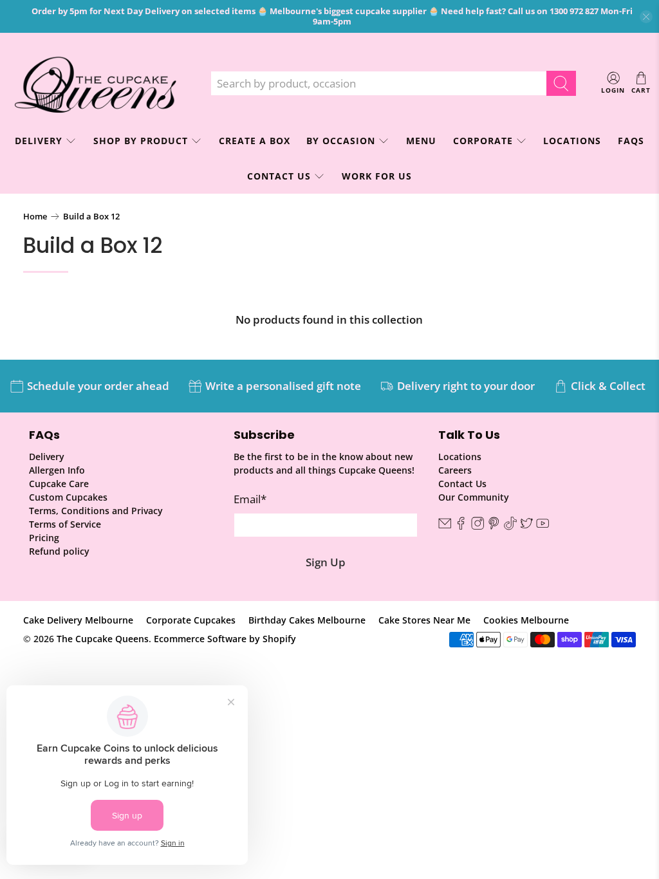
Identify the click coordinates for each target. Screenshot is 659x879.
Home (35, 216)
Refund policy (59, 551)
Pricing (44, 538)
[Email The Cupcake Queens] (444, 527)
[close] (646, 16)
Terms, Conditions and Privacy (96, 510)
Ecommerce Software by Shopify (225, 639)
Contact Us (279, 176)
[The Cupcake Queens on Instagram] (477, 527)
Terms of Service (65, 524)
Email (250, 499)
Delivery (46, 456)
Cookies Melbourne (526, 620)
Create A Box (254, 140)
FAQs (631, 140)
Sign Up (326, 562)
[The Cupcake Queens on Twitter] (526, 527)
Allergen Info (57, 470)
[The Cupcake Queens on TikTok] (510, 527)
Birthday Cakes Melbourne (307, 620)
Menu (421, 140)
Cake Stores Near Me (424, 620)
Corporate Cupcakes (191, 620)
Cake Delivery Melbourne (78, 620)
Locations (572, 140)
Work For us (377, 176)
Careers (455, 470)
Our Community (473, 497)
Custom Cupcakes (68, 497)
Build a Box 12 (91, 216)
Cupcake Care (59, 483)
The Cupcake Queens (103, 639)
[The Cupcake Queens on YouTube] (542, 527)
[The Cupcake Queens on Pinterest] (493, 527)
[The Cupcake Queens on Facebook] (460, 527)
